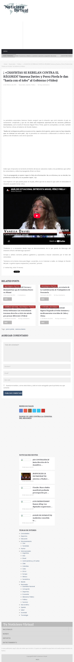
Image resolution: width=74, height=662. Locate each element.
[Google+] (25, 410)
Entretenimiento (26, 541)
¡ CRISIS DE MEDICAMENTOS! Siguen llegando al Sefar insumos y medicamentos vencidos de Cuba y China (54, 312)
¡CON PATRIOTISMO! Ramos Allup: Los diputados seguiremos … (42, 504)
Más (6, 299)
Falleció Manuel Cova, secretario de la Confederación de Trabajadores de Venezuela (55, 289)
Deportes (24, 536)
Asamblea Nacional (28, 586)
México (24, 577)
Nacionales (12, 64)
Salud (22, 610)
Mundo (23, 582)
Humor (23, 548)
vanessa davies (20, 329)
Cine (23, 543)
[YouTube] (43, 410)
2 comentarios (22, 295)
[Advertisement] (49, 35)
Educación (24, 539)
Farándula (25, 546)
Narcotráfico (25, 605)
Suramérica (26, 579)
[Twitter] (34, 410)
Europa (24, 574)
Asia (23, 556)
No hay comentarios (44, 85)
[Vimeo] (39, 410)
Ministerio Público (28, 597)
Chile (24, 563)
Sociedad (24, 612)
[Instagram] (30, 410)
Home (5, 64)
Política (19, 64)
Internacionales (26, 551)
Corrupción (26, 589)
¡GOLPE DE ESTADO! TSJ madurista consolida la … (42, 517)
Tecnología (24, 615)
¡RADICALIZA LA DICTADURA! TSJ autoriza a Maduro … (41, 476)
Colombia (25, 566)
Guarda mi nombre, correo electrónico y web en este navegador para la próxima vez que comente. (34, 386)
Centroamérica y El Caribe (31, 561)
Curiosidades (25, 533)
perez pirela (10, 329)
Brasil (24, 558)
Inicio (37, 659)
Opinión (28, 85)
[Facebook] (21, 410)
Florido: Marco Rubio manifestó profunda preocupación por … (41, 490)
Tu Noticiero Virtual (18, 624)
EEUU (24, 571)
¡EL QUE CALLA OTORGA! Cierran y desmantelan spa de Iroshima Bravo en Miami (18, 289)
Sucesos (25, 602)
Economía (25, 594)
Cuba (24, 569)
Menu (5, 51)
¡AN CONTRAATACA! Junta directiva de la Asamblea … (41, 462)
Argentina (25, 553)
